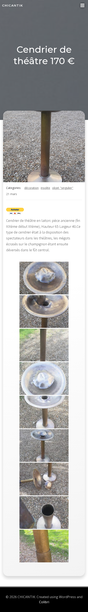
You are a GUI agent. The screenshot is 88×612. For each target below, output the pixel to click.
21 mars (11, 194)
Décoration (31, 188)
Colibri (44, 602)
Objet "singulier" (62, 188)
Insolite (45, 188)
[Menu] (82, 5)
